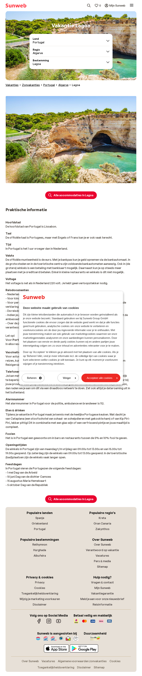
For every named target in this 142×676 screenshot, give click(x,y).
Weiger (67, 377)
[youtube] (58, 623)
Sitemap (102, 566)
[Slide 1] (68, 179)
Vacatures (102, 555)
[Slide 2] (71, 179)
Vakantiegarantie (102, 593)
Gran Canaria (102, 523)
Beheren (32, 377)
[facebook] (39, 623)
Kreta (102, 518)
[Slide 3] (73, 179)
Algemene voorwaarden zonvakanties (82, 661)
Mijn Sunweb (102, 588)
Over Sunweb (102, 544)
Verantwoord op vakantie (102, 550)
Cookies (39, 588)
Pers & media (102, 561)
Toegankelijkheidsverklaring (39, 593)
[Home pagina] (16, 5)
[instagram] (49, 623)
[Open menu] (131, 5)
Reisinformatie (102, 604)
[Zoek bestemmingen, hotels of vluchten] (88, 5)
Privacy (40, 582)
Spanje (39, 518)
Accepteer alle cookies (99, 377)
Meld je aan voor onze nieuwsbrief (102, 599)
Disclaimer (40, 604)
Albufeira (40, 555)
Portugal (40, 529)
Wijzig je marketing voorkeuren (40, 599)
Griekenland (40, 523)
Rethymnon (39, 544)
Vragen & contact (102, 582)
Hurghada (39, 550)
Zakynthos (102, 529)
